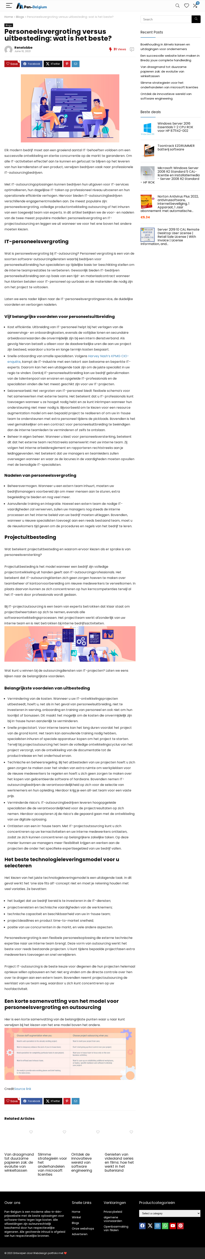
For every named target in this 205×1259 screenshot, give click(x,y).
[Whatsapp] (165, 1226)
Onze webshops (83, 1229)
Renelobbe (23, 47)
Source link (22, 1089)
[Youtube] (173, 1226)
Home (8, 17)
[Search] (177, 5)
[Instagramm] (157, 1226)
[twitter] (150, 1226)
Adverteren (79, 1234)
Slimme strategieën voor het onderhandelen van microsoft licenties (52, 1164)
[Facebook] (142, 1226)
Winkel (76, 1217)
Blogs (20, 17)
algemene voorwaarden (113, 1219)
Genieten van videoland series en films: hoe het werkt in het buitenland (119, 1162)
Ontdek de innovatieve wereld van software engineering (81, 1162)
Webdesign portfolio (45, 1253)
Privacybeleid (113, 1212)
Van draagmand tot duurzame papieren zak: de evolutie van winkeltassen (19, 1162)
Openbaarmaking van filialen (116, 1228)
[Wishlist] (186, 5)
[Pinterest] (180, 1226)
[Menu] (9, 5)
